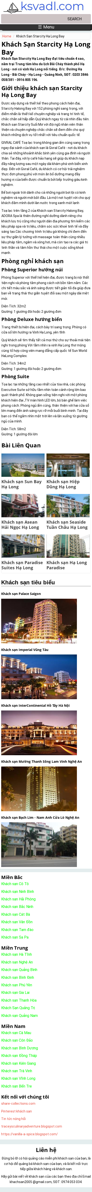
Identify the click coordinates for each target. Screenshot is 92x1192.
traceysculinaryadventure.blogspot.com (31, 1126)
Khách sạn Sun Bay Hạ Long (21, 484)
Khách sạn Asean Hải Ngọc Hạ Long (20, 524)
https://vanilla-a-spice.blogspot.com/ (29, 1134)
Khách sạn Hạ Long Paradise (66, 565)
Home (6, 36)
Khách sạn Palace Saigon (21, 593)
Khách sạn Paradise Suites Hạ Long (22, 565)
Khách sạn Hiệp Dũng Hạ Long (62, 484)
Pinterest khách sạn (16, 1111)
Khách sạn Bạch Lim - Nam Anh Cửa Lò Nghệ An (40, 817)
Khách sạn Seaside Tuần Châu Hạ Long (67, 524)
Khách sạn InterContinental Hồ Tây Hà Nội (35, 705)
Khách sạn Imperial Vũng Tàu (24, 649)
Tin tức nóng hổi (13, 1119)
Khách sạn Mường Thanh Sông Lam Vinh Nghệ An (41, 761)
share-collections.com (18, 1103)
